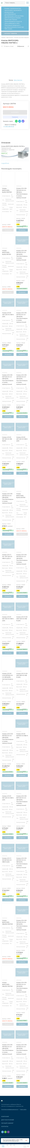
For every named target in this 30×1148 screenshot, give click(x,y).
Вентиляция (9, 37)
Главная (3, 37)
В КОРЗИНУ (15, 112)
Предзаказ (15, 117)
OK (26, 1140)
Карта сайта (23, 1109)
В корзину (8, 230)
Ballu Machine (18, 80)
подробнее (5, 163)
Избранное (20, 46)
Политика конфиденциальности (9, 1109)
